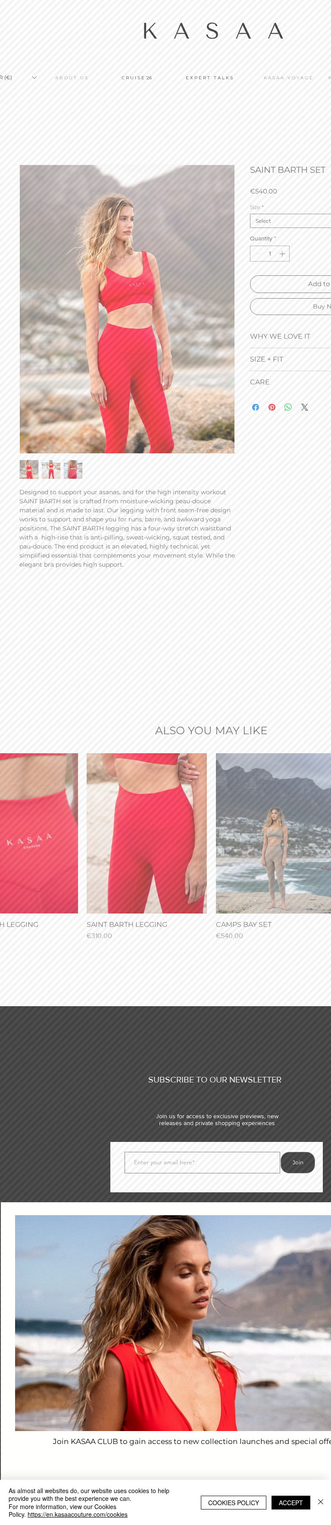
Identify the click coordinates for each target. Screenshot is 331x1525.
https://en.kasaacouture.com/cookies (78, 1514)
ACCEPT (291, 1502)
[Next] (320, 1391)
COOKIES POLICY (233, 1502)
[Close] (320, 1502)
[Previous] (16, 1391)
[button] (301, 30)
